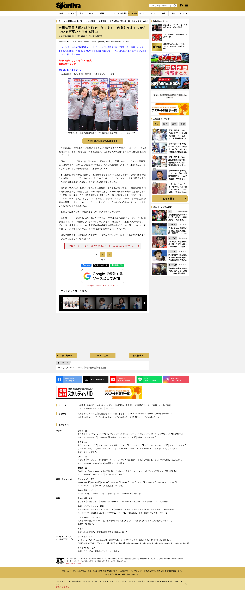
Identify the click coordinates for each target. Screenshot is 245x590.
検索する (174, 5)
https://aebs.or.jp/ (74, 563)
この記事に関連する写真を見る (103, 141)
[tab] (82, 13)
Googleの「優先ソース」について (101, 285)
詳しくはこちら (62, 587)
